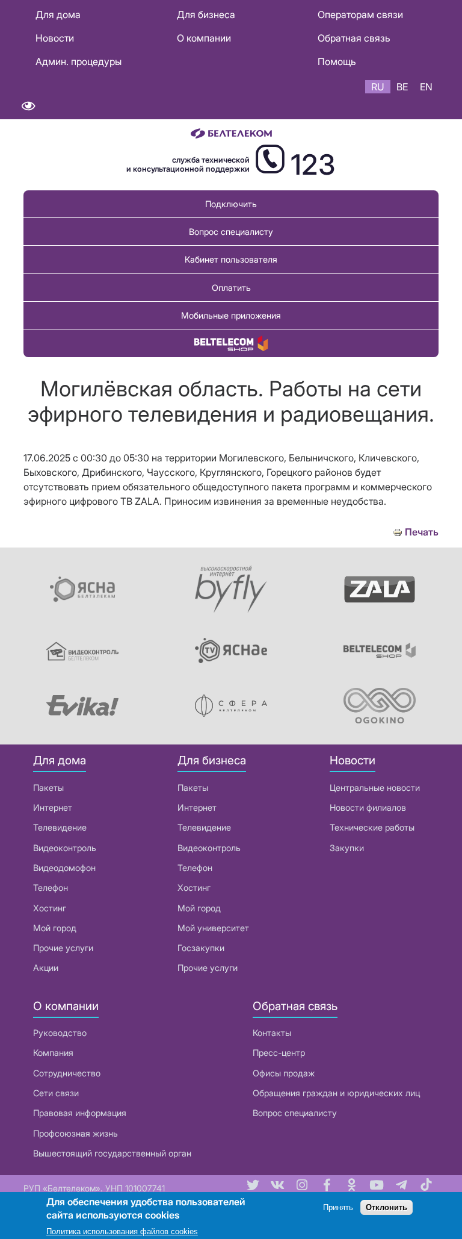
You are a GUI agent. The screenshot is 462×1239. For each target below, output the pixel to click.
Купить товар (231, 343)
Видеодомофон (64, 868)
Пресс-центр (279, 1052)
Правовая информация (79, 1113)
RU (377, 87)
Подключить (231, 204)
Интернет (52, 807)
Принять (338, 1207)
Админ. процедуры (78, 61)
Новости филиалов (368, 807)
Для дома (58, 14)
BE (402, 87)
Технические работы (372, 827)
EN (426, 87)
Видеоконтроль (64, 848)
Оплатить (231, 287)
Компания (53, 1052)
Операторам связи (360, 14)
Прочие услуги (63, 948)
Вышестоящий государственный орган (112, 1153)
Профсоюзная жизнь (75, 1133)
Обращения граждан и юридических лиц (336, 1093)
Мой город (54, 928)
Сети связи (56, 1093)
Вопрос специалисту (231, 231)
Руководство (60, 1033)
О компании (204, 38)
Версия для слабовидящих (28, 106)
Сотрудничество (66, 1073)
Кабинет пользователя (231, 259)
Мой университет (213, 928)
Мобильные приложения (231, 315)
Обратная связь (354, 38)
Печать (422, 532)
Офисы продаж (284, 1073)
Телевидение (60, 827)
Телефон (50, 887)
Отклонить (386, 1207)
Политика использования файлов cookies (122, 1231)
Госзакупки (200, 948)
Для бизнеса (206, 14)
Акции (45, 968)
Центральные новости (375, 787)
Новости (54, 38)
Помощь (337, 61)
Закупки (347, 848)
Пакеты (48, 787)
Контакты (272, 1033)
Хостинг (49, 908)
